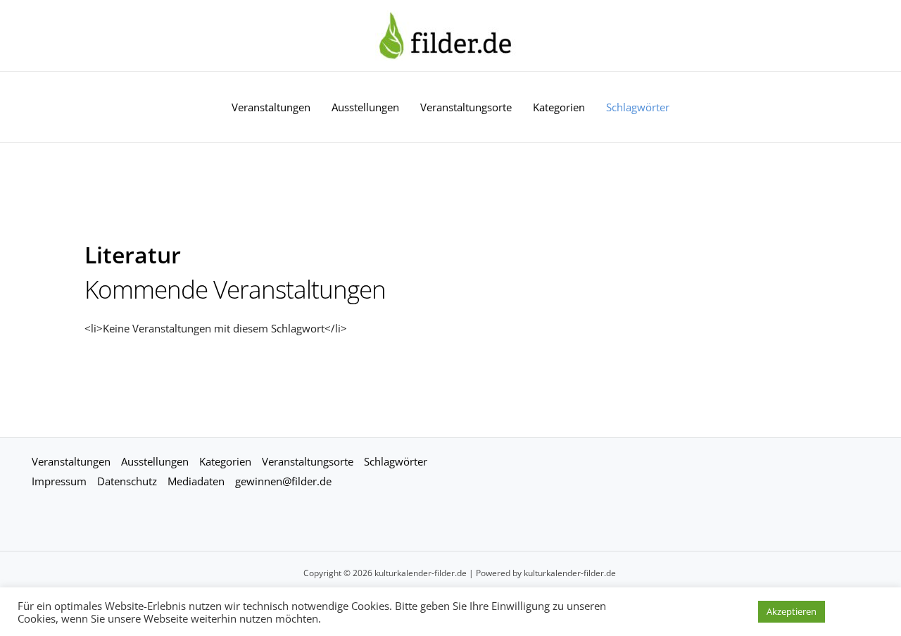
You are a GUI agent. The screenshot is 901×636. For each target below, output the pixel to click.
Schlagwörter (637, 107)
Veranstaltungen (271, 107)
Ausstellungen (365, 107)
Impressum (59, 481)
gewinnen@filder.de (283, 481)
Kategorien (559, 107)
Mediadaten (196, 481)
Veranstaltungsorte (466, 107)
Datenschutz (127, 481)
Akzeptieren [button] (792, 611)
